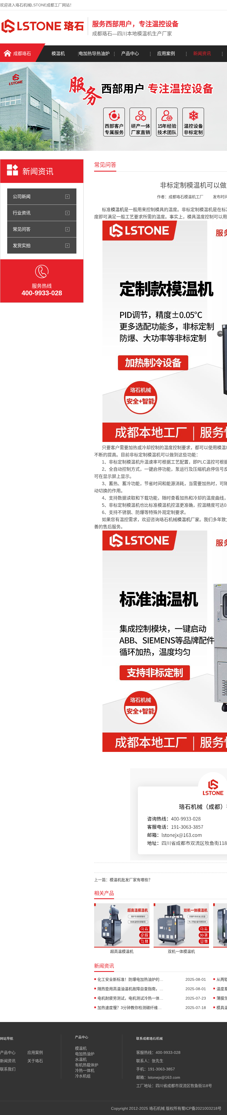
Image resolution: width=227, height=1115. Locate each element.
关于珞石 (35, 1061)
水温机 (81, 1059)
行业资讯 (21, 212)
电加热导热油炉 (94, 53)
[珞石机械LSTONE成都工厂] (42, 34)
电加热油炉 (84, 1054)
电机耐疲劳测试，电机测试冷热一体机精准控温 (130, 998)
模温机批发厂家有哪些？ (131, 880)
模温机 (58, 53)
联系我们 (8, 1069)
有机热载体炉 (86, 1065)
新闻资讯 (202, 53)
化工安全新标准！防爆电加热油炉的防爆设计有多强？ (130, 979)
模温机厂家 (188, 519)
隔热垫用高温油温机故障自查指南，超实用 (130, 989)
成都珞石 (22, 53)
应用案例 (166, 53)
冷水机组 (83, 1076)
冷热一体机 (84, 1070)
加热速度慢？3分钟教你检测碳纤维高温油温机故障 (130, 1007)
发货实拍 (21, 245)
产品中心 (130, 53)
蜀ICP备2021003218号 (201, 1108)
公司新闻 (21, 196)
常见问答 (21, 229)
